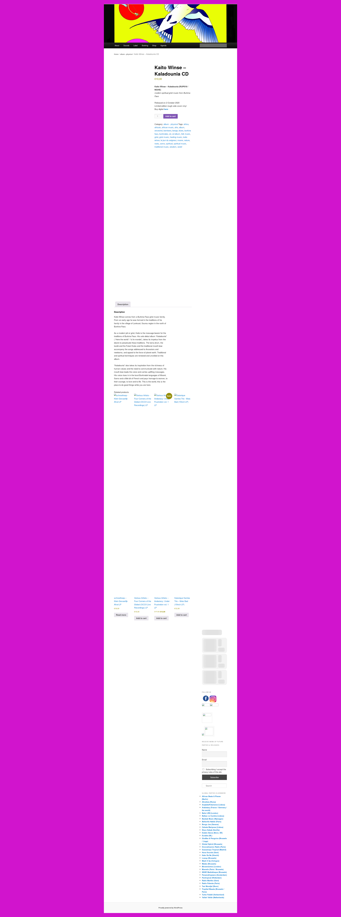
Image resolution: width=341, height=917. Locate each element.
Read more (121, 614)
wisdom (173, 146)
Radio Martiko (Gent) (210, 880)
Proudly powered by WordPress (170, 907)
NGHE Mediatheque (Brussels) (214, 872)
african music (168, 127)
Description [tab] (122, 304)
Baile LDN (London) (210, 813)
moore (180, 140)
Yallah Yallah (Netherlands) (213, 897)
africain (158, 127)
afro (176, 127)
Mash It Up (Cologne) (210, 861)
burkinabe (163, 133)
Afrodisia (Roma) (209, 802)
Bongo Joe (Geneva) (210, 824)
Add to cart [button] (141, 618)
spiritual (169, 143)
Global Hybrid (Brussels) (212, 844)
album (181, 127)
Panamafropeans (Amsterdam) (214, 875)
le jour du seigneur (168, 140)
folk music (185, 133)
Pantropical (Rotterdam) (212, 877)
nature (187, 140)
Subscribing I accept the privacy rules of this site (214, 770)
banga (175, 130)
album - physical (126, 54)
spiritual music (180, 143)
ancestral (159, 130)
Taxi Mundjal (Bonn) (210, 886)
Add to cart (170, 116)
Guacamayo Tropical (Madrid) (214, 849)
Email (204, 759)
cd (170, 133)
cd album (176, 133)
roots (157, 143)
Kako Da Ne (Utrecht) (210, 855)
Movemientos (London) (211, 866)
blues (181, 130)
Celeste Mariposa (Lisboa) (212, 827)
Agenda (163, 45)
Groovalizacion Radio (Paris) (214, 847)
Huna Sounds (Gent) (210, 852)
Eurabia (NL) (207, 835)
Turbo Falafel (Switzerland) (213, 894)
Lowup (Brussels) (209, 858)
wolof (180, 146)
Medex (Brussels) (209, 863)
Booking (145, 45)
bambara (167, 130)
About (117, 45)
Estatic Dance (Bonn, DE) (212, 832)
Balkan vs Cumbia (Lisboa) (213, 816)
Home (116, 54)
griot (156, 137)
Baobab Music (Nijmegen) (212, 818)
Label (135, 45)
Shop (154, 45)
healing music (176, 137)
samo (162, 143)
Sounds (126, 45)
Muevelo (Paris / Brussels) (213, 869)
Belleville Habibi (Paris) (211, 821)
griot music (164, 137)
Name (204, 749)
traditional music (162, 146)
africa (186, 124)
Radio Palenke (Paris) (211, 883)
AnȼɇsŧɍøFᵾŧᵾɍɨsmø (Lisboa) (213, 804)
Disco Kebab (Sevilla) (211, 830)
